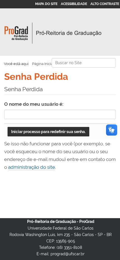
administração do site (31, 167)
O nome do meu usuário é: (33, 104)
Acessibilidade (74, 4)
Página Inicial (43, 64)
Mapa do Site (46, 4)
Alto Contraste (104, 4)
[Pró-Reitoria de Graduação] (53, 33)
